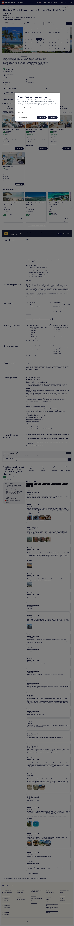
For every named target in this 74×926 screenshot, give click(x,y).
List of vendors (20, 112)
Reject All (42, 117)
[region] (37, 107)
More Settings (23, 117)
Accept (53, 117)
